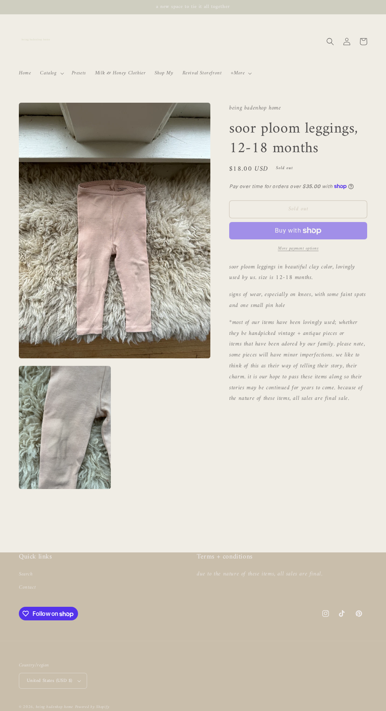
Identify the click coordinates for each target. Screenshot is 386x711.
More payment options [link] (298, 248)
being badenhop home (54, 707)
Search (26, 574)
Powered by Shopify (92, 707)
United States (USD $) (49, 680)
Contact (27, 587)
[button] (51, 73)
